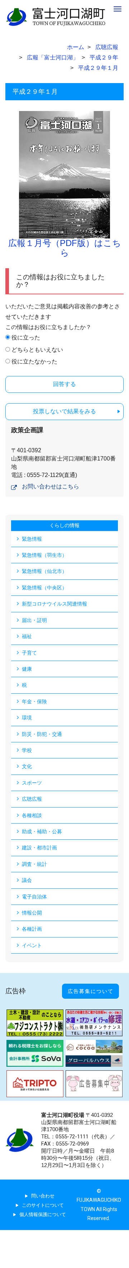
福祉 (27, 636)
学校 (27, 750)
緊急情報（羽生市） (44, 555)
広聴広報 (32, 799)
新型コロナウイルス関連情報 (54, 604)
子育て (29, 653)
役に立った (25, 337)
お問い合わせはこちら (50, 486)
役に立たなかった (34, 361)
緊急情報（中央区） (44, 587)
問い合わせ (42, 1196)
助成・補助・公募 (42, 831)
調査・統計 (34, 864)
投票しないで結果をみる (64, 411)
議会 (27, 880)
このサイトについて (43, 1205)
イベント (32, 945)
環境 (27, 717)
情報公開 (32, 913)
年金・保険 (34, 701)
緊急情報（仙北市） (44, 571)
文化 (27, 766)
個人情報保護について (42, 1214)
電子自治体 (34, 897)
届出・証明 (34, 620)
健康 (27, 669)
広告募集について (91, 991)
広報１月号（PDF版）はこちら (64, 247)
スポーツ (32, 783)
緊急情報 (32, 539)
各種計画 (32, 929)
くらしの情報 (64, 525)
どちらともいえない (37, 350)
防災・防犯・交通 (42, 734)
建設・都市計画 (39, 847)
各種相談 (32, 815)
